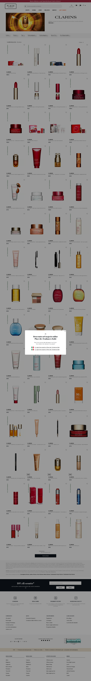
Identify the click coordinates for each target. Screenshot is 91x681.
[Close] (65, 331)
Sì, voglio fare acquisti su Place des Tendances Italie (47, 347)
